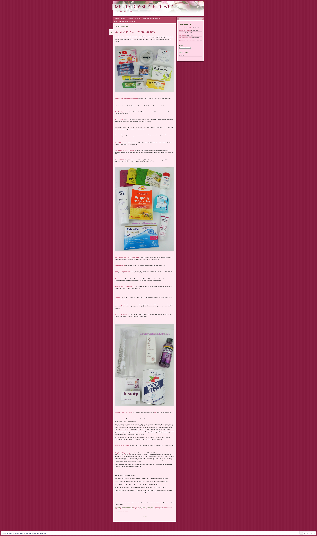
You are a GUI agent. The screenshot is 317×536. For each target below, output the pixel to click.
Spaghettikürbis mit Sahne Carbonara (186, 40)
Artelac (162, 507)
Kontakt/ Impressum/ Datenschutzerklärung (124, 21)
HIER (155, 412)
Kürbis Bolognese (182, 35)
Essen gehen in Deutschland (134, 18)
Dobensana (117, 508)
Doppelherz (122, 508)
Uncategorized (136, 507)
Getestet (123, 18)
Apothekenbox (157, 507)
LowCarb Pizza (182, 32)
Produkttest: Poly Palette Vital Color (186, 27)
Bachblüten (166, 507)
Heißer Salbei (127, 257)
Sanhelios (161, 508)
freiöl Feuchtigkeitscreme (121, 112)
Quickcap (157, 508)
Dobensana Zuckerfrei (120, 135)
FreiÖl (144, 508)
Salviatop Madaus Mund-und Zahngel (124, 150)
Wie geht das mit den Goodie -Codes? (152, 18)
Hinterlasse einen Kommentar (121, 511)
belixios (170, 507)
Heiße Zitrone (135, 257)
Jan (111, 31)
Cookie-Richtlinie (42, 533)
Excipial (136, 508)
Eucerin (127, 508)
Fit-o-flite (140, 508)
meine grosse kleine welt (145, 7)
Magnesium (152, 508)
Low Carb (116, 18)
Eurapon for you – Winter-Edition (135, 32)
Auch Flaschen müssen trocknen (185, 37)
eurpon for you (132, 508)
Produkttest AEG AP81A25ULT (185, 30)
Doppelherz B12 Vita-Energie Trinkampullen (126, 98)
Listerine (147, 508)
